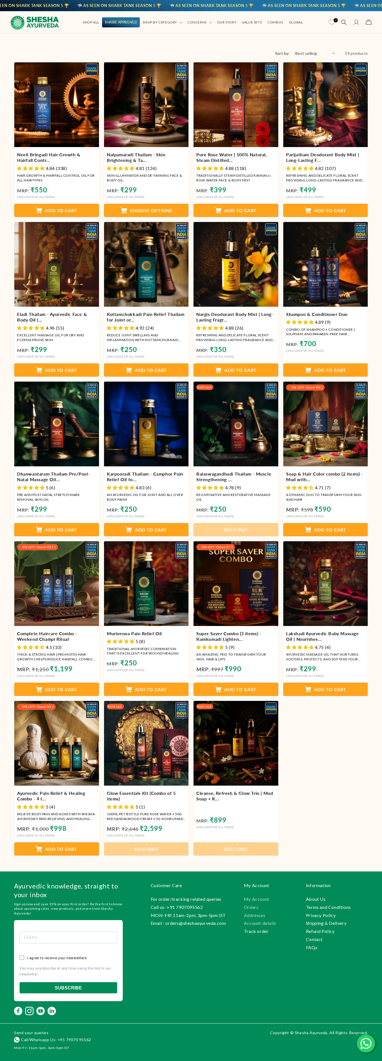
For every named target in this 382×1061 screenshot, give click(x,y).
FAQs (311, 947)
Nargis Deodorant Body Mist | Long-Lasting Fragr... (234, 316)
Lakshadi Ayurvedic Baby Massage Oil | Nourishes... (322, 636)
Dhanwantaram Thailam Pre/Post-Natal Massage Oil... (53, 476)
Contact (314, 939)
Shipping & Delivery (326, 923)
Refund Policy (320, 931)
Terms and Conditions (328, 907)
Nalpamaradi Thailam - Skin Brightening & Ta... (136, 157)
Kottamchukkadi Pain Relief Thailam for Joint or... (145, 316)
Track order (256, 931)
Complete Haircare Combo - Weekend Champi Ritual (47, 636)
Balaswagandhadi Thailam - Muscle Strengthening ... (233, 476)
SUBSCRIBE (68, 988)
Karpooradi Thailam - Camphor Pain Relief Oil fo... (145, 476)
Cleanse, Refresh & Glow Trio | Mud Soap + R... (234, 796)
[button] (162, 22)
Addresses (254, 915)
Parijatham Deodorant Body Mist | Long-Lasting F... (322, 157)
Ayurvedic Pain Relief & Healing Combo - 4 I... (51, 796)
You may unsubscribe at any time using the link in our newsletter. (65, 972)
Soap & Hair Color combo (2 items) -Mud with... (324, 476)
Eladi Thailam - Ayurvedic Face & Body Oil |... (52, 316)
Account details (260, 923)
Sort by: (282, 53)
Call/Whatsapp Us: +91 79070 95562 (56, 1039)
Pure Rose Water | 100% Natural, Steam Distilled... (231, 157)
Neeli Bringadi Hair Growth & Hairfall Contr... (49, 157)
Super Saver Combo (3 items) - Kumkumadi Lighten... (228, 636)
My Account (256, 899)
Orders (251, 907)
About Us (316, 899)
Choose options (151, 210)
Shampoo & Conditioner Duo (317, 313)
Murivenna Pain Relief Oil (134, 633)
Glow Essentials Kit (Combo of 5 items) (141, 796)
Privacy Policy (321, 915)
